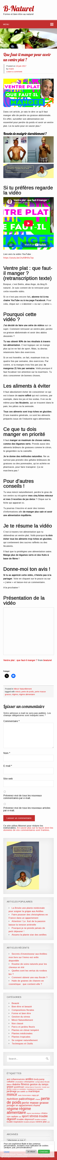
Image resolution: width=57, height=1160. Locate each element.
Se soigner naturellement (25, 1040)
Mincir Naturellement (23, 689)
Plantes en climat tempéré (25, 1030)
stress (33, 1116)
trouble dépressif (25, 1119)
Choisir (6, 1152)
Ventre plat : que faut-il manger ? (20, 660)
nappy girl (35, 1095)
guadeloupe (19, 1087)
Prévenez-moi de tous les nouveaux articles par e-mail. (26, 809)
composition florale (42, 1082)
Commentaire (11, 721)
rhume (36, 1105)
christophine (29, 1082)
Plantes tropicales (21, 1037)
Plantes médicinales (22, 1033)
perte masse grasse (35, 1102)
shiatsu (44, 1113)
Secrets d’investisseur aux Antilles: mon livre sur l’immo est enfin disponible (28, 957)
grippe (10, 1086)
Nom (6, 753)
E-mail (7, 766)
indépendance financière (33, 1087)
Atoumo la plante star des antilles (29, 934)
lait (27, 1091)
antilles (29, 1079)
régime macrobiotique (34, 1113)
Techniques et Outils (22, 1043)
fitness (25, 1084)
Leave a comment (14, 71)
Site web (8, 778)
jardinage (12, 1091)
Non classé (17, 1023)
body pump (39, 1079)
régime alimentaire (27, 694)
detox (9, 1084)
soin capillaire (12, 1116)
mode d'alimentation (24, 1095)
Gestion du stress (21, 1016)
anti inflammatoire (16, 1079)
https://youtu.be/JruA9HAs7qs (18, 257)
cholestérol (19, 1082)
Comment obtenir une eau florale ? (29, 977)
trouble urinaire (29, 1122)
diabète (16, 1084)
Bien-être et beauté (22, 1006)
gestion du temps (39, 1084)
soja (20, 1116)
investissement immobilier (35, 1089)
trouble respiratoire (15, 1122)
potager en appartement (20, 1105)
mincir (17, 691)
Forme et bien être (21, 1013)
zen (48, 1122)
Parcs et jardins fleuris (23, 1027)
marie (11, 69)
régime (15, 694)
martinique (34, 1091)
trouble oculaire (40, 1119)
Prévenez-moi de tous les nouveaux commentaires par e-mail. (22, 796)
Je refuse (31, 1152)
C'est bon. (44, 1152)
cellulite (10, 1081)
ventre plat (41, 1121)
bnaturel (47, 660)
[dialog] (27, 1149)
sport (25, 1116)
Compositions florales (23, 1010)
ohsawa (37, 1099)
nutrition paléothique (21, 1099)
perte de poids (27, 691)
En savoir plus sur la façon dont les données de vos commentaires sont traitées (28, 829)
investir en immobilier (19, 1089)
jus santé (21, 1091)
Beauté (15, 1003)
